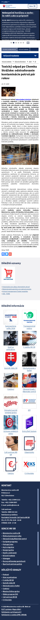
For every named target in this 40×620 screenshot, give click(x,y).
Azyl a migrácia (8, 547)
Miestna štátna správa (11, 591)
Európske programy (10, 542)
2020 (30, 61)
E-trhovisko (7, 600)
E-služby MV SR (8, 580)
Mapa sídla (16, 609)
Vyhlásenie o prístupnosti (11, 612)
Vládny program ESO (10, 594)
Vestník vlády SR (9, 583)
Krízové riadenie (23, 49)
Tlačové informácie (20, 61)
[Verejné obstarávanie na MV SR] (8, 275)
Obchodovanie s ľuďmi (11, 586)
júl (35, 61)
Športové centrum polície (12, 564)
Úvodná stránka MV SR (9, 49)
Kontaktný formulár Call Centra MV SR (15, 517)
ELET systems (6, 609)
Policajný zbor (8, 544)
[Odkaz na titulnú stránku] (10, 6)
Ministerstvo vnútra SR (11, 533)
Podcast (6, 574)
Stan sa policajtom (10, 577)
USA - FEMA (6, 294)
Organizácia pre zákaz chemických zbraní (16, 287)
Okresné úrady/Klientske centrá (15, 539)
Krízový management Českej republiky (15, 291)
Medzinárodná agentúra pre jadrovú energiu (16, 289)
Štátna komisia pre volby (12, 536)
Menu (32, 6)
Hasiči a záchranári (10, 553)
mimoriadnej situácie (23, 99)
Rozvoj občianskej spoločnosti (14, 561)
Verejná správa (8, 550)
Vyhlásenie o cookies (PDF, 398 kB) (14, 615)
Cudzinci (6, 589)
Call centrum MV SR (10, 597)
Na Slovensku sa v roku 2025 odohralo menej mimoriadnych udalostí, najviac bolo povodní (18, 15)
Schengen (6, 558)
